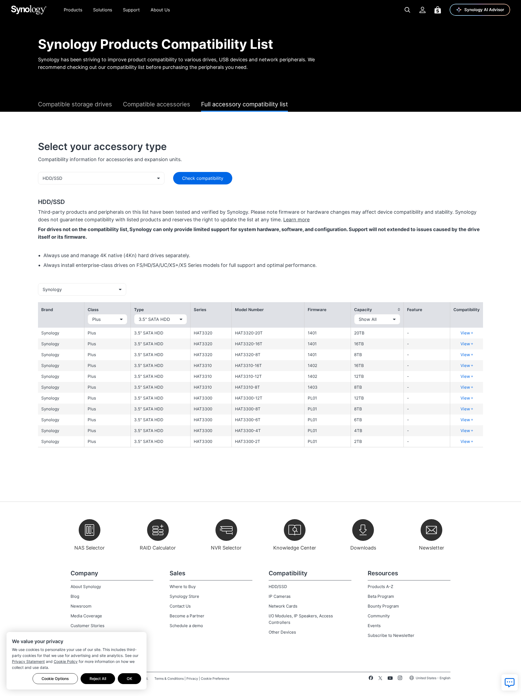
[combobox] (101, 178)
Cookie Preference (215, 678)
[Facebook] (370, 679)
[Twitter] (380, 679)
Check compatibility (202, 178)
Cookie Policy (66, 661)
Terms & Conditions (169, 678)
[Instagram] (400, 679)
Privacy (192, 678)
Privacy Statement (28, 661)
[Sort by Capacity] (399, 310)
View (465, 333)
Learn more (296, 219)
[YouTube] (390, 679)
